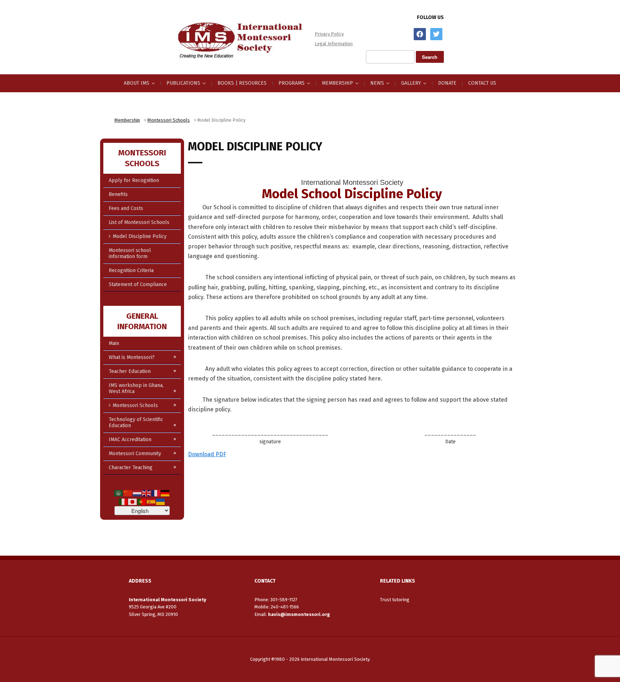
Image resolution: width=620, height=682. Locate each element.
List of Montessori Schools (139, 222)
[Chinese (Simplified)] (128, 493)
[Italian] (123, 501)
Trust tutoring (394, 599)
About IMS (136, 83)
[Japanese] (132, 501)
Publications (183, 83)
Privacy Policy (329, 34)
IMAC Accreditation (130, 439)
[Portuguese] (142, 501)
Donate (447, 83)
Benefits (118, 194)
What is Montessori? (132, 357)
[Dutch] (137, 493)
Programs (291, 83)
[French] (156, 493)
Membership (337, 83)
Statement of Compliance (138, 284)
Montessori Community (135, 453)
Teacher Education (130, 371)
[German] (165, 493)
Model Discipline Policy (139, 236)
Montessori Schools (135, 405)
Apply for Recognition (134, 180)
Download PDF (207, 454)
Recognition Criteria (131, 270)
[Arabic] (118, 493)
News (377, 83)
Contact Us (482, 83)
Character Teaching (130, 467)
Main (114, 343)
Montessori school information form (130, 253)
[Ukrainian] (160, 501)
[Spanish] (151, 501)
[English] (146, 493)
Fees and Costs (126, 208)
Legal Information (334, 43)
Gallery (411, 83)
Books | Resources (242, 83)
